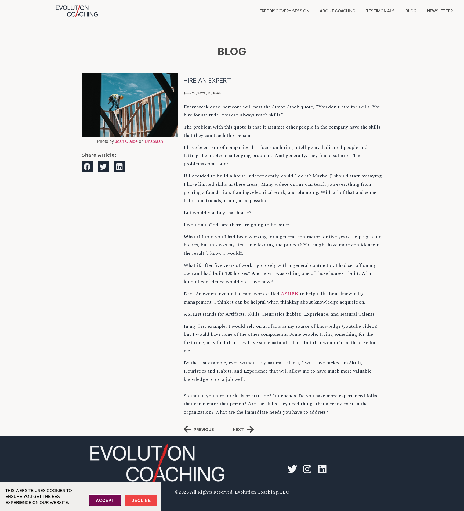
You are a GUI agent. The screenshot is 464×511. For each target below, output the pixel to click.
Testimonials (380, 10)
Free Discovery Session (284, 10)
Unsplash (154, 141)
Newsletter (440, 10)
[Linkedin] (322, 469)
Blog (410, 10)
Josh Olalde (126, 141)
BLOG (232, 51)
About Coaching (337, 10)
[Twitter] (292, 469)
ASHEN (290, 293)
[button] (87, 166)
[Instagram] (307, 469)
